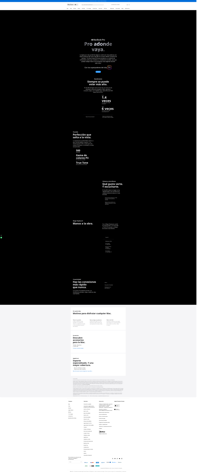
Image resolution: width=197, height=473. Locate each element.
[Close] (195, 468)
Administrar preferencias (170, 469)
